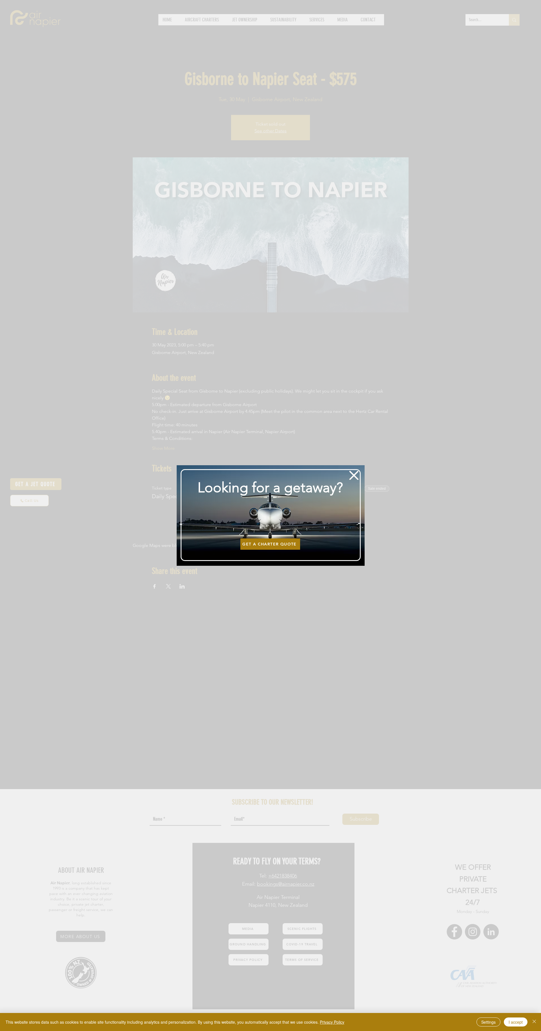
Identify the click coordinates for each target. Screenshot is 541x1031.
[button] (354, 475)
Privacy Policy (332, 1022)
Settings (488, 1022)
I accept (516, 1022)
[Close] (534, 1021)
